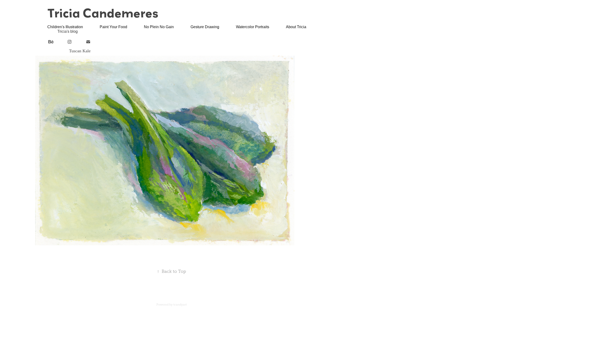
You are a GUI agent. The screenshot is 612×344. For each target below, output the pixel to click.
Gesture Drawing (205, 27)
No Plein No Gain (159, 27)
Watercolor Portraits (252, 27)
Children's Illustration (65, 27)
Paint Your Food (113, 27)
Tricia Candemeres (102, 13)
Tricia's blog (67, 31)
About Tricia (296, 27)
